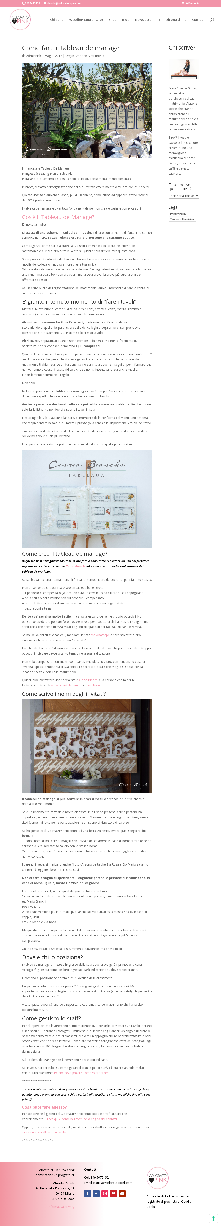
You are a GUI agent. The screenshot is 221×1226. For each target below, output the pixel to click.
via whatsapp (100, 635)
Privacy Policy (178, 213)
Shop (113, 20)
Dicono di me (176, 20)
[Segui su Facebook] (87, 1193)
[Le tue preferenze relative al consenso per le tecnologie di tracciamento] (213, 1218)
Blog (125, 20)
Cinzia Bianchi (75, 566)
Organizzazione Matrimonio (84, 56)
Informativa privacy (61, 1207)
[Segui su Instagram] (104, 1193)
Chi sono (57, 20)
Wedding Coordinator (86, 20)
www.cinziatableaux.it (66, 685)
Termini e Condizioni (182, 219)
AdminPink (33, 56)
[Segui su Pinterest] (113, 1193)
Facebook (93, 685)
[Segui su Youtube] (122, 1193)
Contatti (198, 20)
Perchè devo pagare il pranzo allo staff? (81, 1073)
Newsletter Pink (147, 20)
